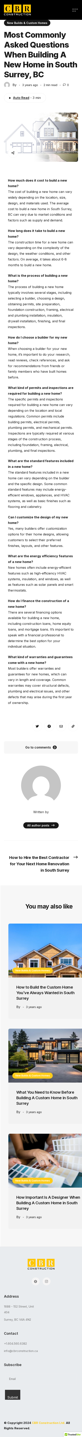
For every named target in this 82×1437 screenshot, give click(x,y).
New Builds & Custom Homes (27, 23)
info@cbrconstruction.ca (21, 1351)
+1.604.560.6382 (15, 1343)
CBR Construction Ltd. (48, 1423)
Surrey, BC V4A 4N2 (17, 1319)
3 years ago (34, 1007)
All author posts (38, 825)
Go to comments (40, 747)
